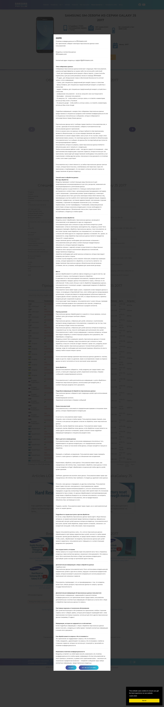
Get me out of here (89, 667)
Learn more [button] (133, 695)
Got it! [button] (144, 700)
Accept (71, 667)
